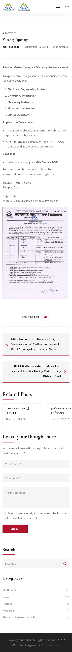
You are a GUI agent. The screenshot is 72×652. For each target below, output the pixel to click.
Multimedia (35, 590)
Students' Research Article (35, 617)
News (36, 597)
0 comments (60, 46)
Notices (36, 603)
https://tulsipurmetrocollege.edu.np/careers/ (30, 200)
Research (35, 610)
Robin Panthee (50, 645)
